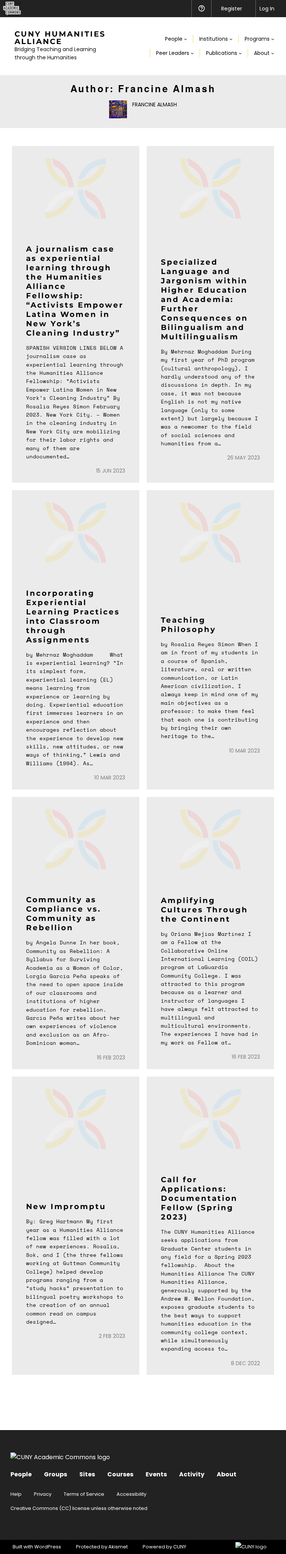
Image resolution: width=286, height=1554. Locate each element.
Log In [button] (267, 8)
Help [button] (201, 8)
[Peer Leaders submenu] (192, 53)
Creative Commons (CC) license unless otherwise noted (78, 1508)
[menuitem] (10, 8)
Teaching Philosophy (188, 625)
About (226, 1474)
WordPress (47, 1546)
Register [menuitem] (231, 8)
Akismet (118, 1546)
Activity (191, 1474)
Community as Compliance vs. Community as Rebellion (63, 913)
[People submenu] (185, 38)
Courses (120, 1474)
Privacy (42, 1494)
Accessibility (131, 1494)
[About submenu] (272, 53)
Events (156, 1474)
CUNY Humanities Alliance (60, 37)
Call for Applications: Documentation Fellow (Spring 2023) (199, 1198)
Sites (87, 1474)
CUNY (179, 1546)
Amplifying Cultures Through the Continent (204, 910)
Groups (55, 1474)
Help (16, 1494)
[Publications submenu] (240, 53)
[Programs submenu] (272, 38)
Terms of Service (84, 1494)
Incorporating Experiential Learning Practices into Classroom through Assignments (73, 616)
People (21, 1474)
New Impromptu (66, 1206)
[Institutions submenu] (230, 38)
